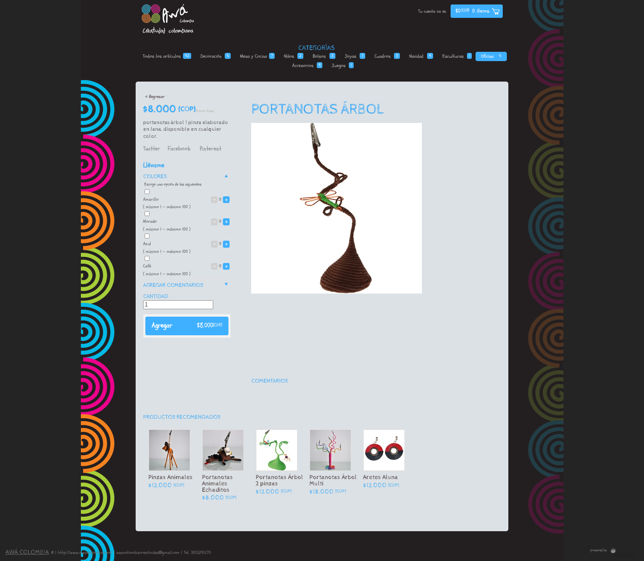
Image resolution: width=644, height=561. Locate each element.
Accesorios (306, 65)
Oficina (491, 56)
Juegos (342, 65)
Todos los (166, 56)
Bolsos (323, 56)
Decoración (215, 56)
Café (185, 266)
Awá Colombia (27, 552)
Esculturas (456, 56)
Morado (185, 221)
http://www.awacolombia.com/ (85, 552)
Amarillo (185, 199)
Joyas (354, 56)
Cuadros (386, 56)
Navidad (420, 56)
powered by (599, 550)
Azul (185, 244)
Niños (293, 56)
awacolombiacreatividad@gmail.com (148, 552)
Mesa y (256, 56)
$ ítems (472, 11)
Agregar (187, 325)
